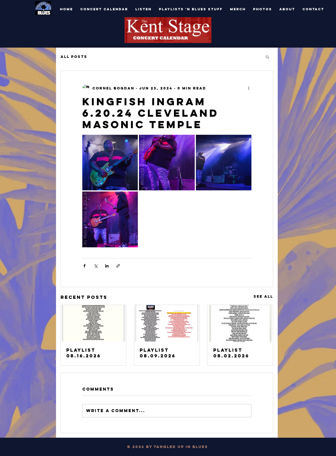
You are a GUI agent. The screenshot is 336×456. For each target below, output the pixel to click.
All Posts (74, 56)
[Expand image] (110, 162)
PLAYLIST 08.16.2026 (83, 353)
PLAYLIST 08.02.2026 (231, 353)
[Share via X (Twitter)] (95, 266)
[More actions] (248, 88)
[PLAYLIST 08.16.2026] (93, 323)
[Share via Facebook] (84, 266)
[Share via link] (118, 266)
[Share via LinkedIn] (107, 266)
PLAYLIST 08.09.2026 (158, 353)
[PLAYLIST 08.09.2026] (166, 323)
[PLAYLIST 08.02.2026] (240, 323)
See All (263, 296)
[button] (267, 57)
